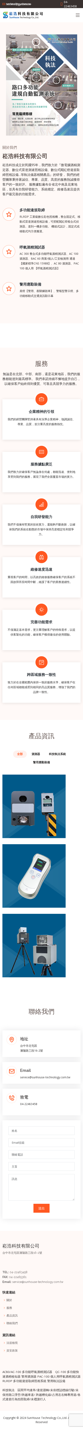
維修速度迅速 (41, 569)
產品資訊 (12, 1315)
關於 (9, 1300)
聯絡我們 (12, 1323)
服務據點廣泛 (41, 464)
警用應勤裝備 (30, 284)
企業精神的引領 (41, 411)
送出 (41, 1208)
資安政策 (12, 1350)
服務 (9, 1307)
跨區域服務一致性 (41, 674)
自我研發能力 (41, 517)
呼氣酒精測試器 (32, 247)
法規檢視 (12, 1342)
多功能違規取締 (32, 210)
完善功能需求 (41, 622)
